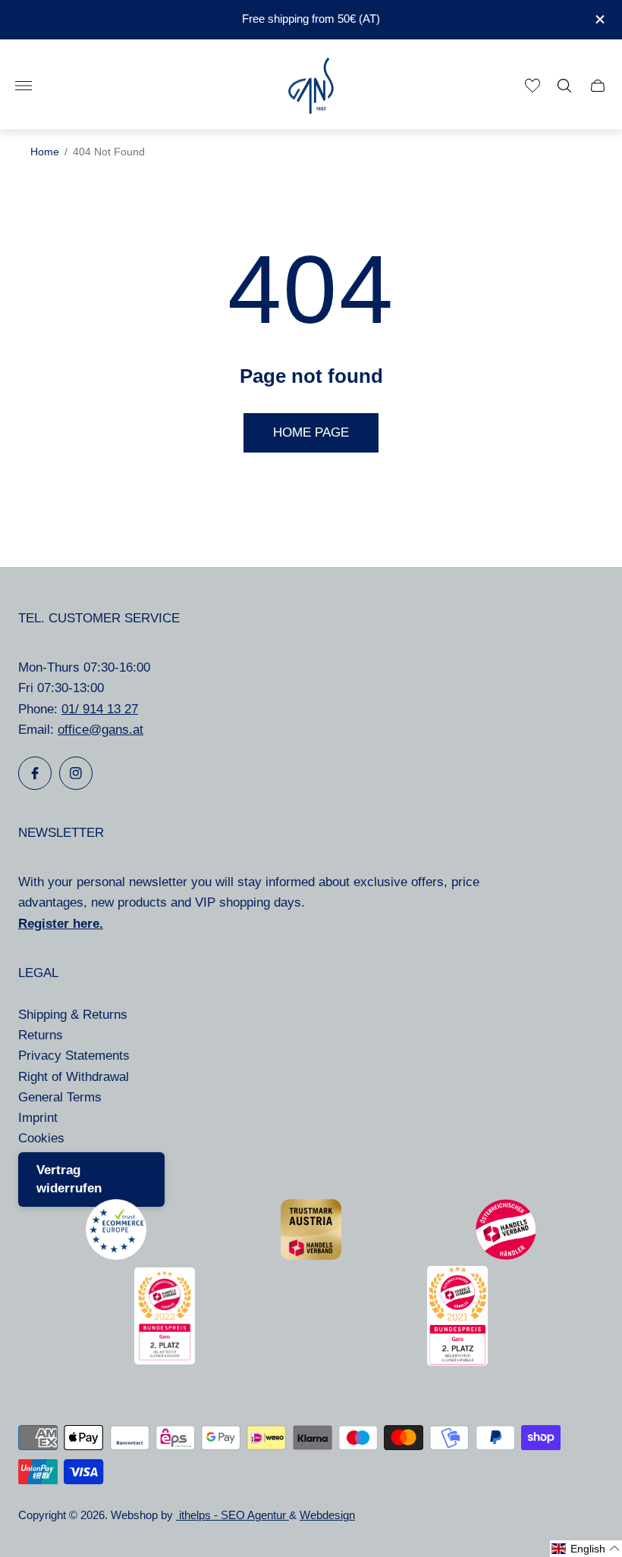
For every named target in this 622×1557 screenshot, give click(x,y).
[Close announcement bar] (598, 19)
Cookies (41, 1138)
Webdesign (327, 1515)
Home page (311, 432)
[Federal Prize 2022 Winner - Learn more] (164, 1360)
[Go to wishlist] (532, 85)
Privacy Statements (74, 1055)
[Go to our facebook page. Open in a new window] (35, 773)
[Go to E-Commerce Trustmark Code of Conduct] (116, 1255)
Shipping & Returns (72, 1014)
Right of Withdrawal (73, 1077)
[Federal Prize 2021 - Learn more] (457, 1362)
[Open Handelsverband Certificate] (506, 1255)
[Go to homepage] (311, 86)
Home (44, 152)
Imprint (38, 1118)
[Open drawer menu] (23, 85)
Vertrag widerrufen (69, 1179)
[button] (586, 1548)
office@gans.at (100, 729)
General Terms (60, 1097)
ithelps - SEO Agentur (232, 1515)
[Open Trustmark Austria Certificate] (311, 1255)
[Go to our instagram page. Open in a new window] (76, 773)
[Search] (564, 85)
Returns (40, 1035)
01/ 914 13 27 (99, 709)
